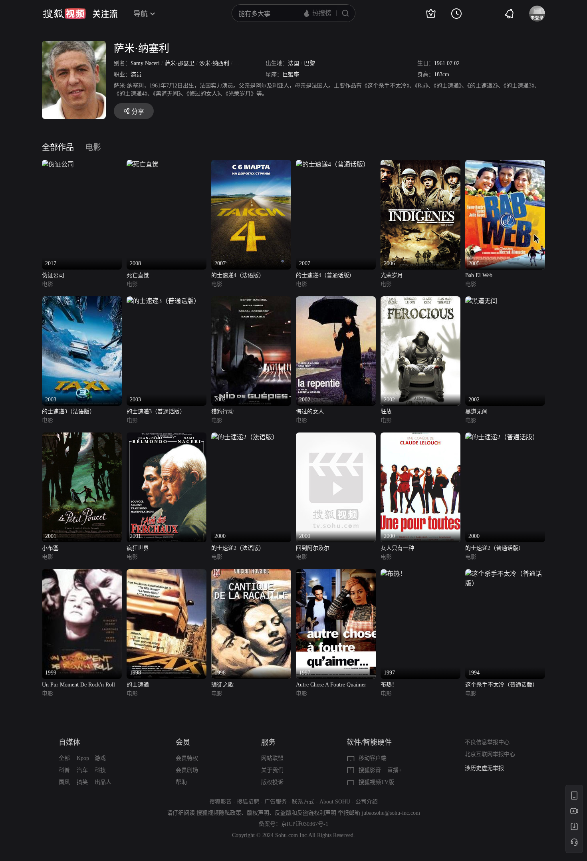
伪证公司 (53, 275)
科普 (64, 770)
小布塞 (50, 548)
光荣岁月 (392, 275)
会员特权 (187, 758)
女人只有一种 (397, 548)
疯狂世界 (138, 548)
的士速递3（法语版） (68, 412)
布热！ (389, 685)
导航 (140, 14)
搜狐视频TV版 (376, 782)
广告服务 (275, 802)
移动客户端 (373, 758)
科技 (100, 770)
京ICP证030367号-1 (304, 824)
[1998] (166, 573)
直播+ (394, 770)
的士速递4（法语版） (237, 275)
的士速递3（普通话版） (156, 412)
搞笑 (82, 782)
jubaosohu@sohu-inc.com (391, 813)
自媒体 (69, 742)
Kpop (83, 758)
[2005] (505, 164)
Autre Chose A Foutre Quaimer (331, 685)
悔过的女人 (310, 412)
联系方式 (303, 802)
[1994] (505, 573)
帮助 (181, 782)
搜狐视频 (64, 13)
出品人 (103, 782)
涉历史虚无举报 (484, 768)
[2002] (251, 301)
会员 (183, 742)
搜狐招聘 (248, 802)
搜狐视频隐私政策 (218, 813)
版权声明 (258, 813)
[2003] (82, 301)
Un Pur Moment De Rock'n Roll (78, 685)
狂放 (386, 412)
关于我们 (272, 770)
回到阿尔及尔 (312, 548)
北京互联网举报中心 (490, 754)
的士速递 (138, 685)
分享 (137, 111)
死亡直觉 (138, 275)
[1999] (82, 573)
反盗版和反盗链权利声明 (305, 813)
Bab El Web (478, 275)
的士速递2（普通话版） (494, 548)
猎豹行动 (222, 412)
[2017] (58, 164)
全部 (64, 758)
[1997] (336, 573)
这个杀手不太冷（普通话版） (501, 685)
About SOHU (334, 802)
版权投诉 (272, 782)
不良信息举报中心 (487, 742)
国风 (64, 782)
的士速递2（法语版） (237, 548)
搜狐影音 (370, 770)
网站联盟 (272, 758)
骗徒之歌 (222, 685)
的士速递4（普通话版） (325, 275)
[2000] (244, 437)
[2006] (420, 164)
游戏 (100, 758)
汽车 (82, 770)
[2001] (82, 437)
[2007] (251, 164)
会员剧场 (187, 770)
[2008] (143, 164)
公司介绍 (366, 802)
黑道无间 (476, 412)
